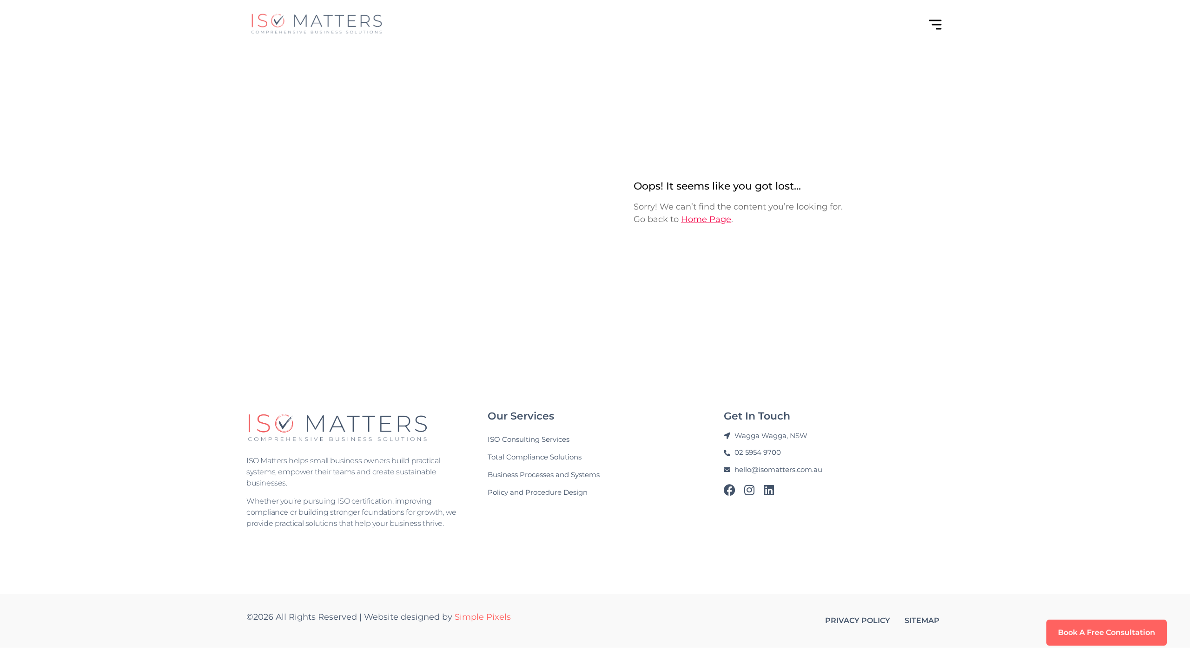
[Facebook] (729, 490)
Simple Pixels (483, 617)
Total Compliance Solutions (535, 457)
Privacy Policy (857, 620)
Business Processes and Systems (544, 474)
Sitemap (922, 620)
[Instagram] (749, 490)
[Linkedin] (768, 490)
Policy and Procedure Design (538, 492)
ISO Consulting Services (528, 439)
